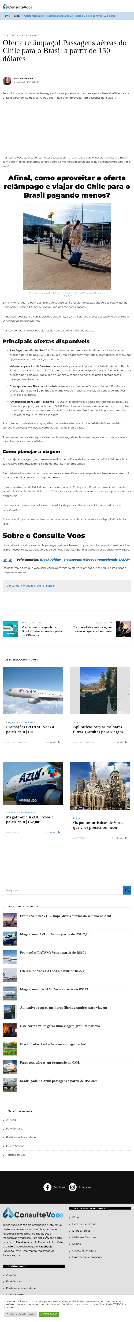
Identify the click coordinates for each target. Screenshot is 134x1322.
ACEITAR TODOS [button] (49, 1314)
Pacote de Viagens (84, 1250)
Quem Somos (15, 1146)
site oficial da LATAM (43, 491)
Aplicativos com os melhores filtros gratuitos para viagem (63, 1007)
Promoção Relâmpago (26, 35)
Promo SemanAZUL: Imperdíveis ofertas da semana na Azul (65, 916)
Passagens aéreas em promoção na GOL (50, 1062)
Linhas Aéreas (81, 1230)
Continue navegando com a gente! (31, 586)
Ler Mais (50, 742)
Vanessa (26, 78)
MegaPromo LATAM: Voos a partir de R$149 (54, 989)
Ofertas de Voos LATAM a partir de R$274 (52, 971)
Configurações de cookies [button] (20, 1314)
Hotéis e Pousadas (84, 1224)
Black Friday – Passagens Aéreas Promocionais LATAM (85, 559)
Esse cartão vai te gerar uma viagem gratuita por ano (60, 1026)
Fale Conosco (14, 1128)
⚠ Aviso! (11, 1119)
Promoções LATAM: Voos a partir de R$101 (53, 952)
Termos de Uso (15, 1154)
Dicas (6, 35)
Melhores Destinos (84, 1237)
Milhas (76, 1244)
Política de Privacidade (21, 1137)
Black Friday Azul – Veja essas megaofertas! (53, 1044)
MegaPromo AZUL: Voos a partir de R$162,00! (55, 934)
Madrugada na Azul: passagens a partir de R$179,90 (59, 1081)
